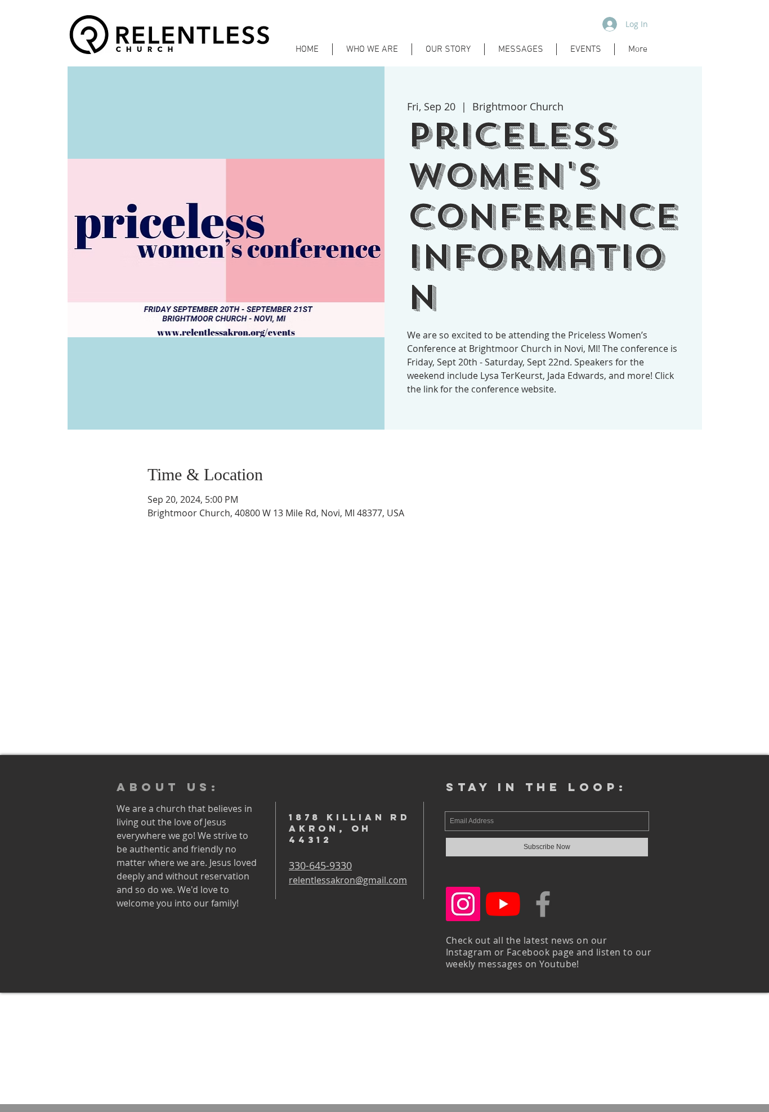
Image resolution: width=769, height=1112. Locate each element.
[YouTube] (503, 904)
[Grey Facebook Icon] (543, 904)
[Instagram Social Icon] (463, 904)
